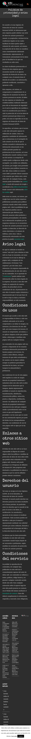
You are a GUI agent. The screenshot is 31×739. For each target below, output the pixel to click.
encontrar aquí (19, 239)
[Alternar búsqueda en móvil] (28, 4)
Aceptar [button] (21, 736)
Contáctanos (7, 276)
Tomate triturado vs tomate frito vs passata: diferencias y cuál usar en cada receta (15, 670)
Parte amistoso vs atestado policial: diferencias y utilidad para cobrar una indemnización (15, 648)
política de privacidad (20, 187)
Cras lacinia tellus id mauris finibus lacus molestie (6, 700)
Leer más (14, 736)
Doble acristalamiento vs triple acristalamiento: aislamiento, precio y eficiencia (5, 627)
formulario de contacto (9, 593)
